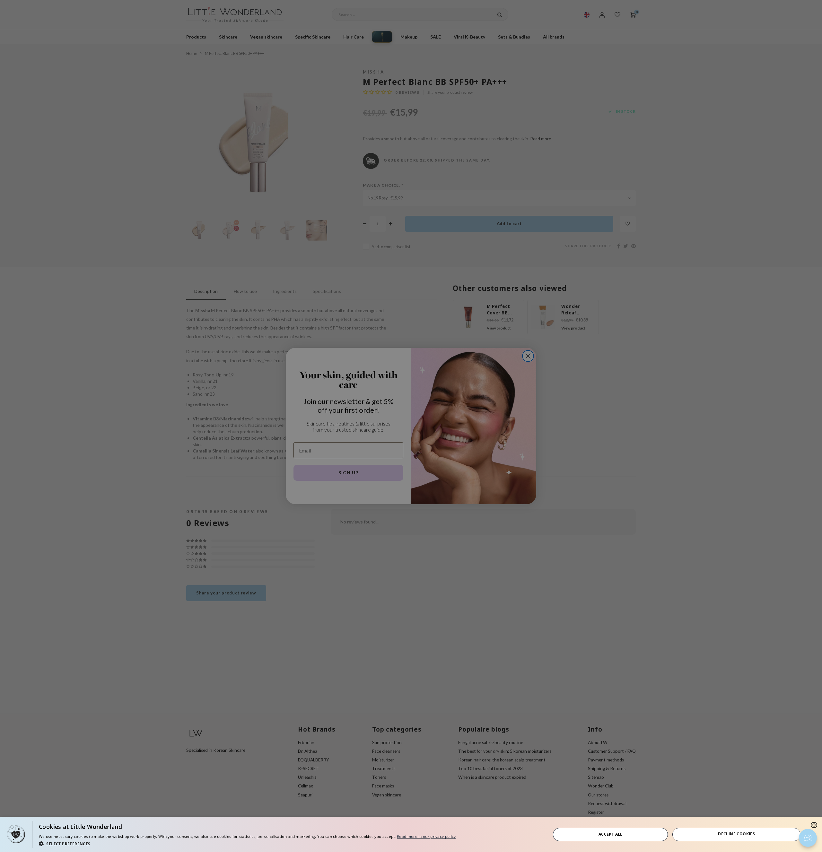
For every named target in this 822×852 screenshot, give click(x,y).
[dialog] (411, 834)
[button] (247, 843)
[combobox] (814, 825)
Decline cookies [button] (736, 834)
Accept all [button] (611, 834)
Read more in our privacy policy (426, 836)
